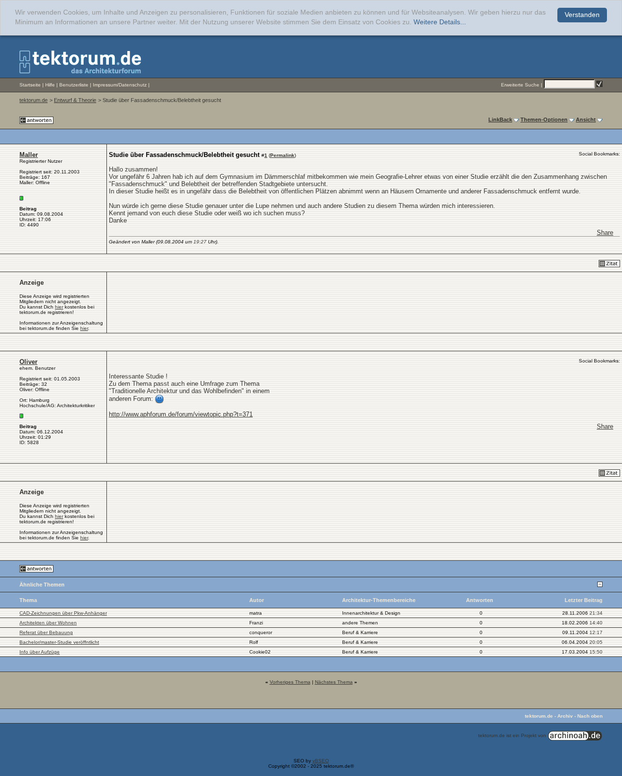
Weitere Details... (440, 22)
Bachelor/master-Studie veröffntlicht (59, 642)
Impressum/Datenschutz (120, 84)
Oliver (28, 361)
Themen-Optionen (544, 119)
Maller (28, 154)
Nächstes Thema (334, 682)
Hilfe (50, 84)
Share (605, 232)
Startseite (30, 84)
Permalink (282, 155)
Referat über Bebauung (46, 632)
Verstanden (582, 14)
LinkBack (500, 119)
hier (59, 307)
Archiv (565, 716)
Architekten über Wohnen (48, 622)
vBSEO (320, 760)
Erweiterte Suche (520, 84)
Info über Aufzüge (39, 652)
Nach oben (590, 716)
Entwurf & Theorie (75, 100)
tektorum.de (33, 100)
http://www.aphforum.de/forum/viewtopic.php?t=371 (181, 414)
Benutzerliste (73, 84)
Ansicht (586, 119)
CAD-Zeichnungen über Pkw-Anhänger (63, 613)
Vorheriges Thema (290, 682)
